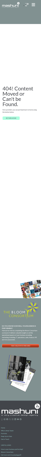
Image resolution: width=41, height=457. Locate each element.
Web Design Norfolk (3, 422)
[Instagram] (13, 419)
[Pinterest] (21, 419)
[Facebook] (7, 419)
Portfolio (4, 433)
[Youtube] (18, 419)
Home (3, 428)
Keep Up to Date (6, 436)
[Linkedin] (15, 419)
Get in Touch (5, 439)
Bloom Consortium (7, 452)
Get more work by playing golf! (11, 455)
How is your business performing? (12, 449)
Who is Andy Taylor (7, 430)
